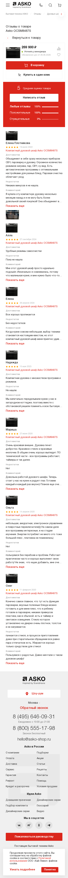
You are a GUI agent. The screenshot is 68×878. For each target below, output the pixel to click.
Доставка (11, 764)
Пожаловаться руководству (34, 837)
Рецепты (42, 770)
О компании (12, 753)
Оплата (10, 758)
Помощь (41, 781)
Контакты (42, 775)
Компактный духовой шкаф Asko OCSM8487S (32, 151)
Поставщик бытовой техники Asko (34, 846)
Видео (40, 811)
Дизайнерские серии (18, 811)
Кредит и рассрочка (17, 787)
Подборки (43, 753)
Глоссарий (43, 806)
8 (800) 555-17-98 (34, 728)
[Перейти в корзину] (60, 5)
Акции (40, 758)
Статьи (41, 764)
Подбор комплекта (17, 806)
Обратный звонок (34, 708)
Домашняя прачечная (18, 800)
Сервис (10, 770)
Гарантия (11, 775)
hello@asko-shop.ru (34, 739)
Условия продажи (47, 787)
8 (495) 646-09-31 (34, 717)
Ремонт (10, 781)
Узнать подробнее (22, 870)
